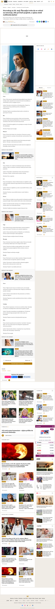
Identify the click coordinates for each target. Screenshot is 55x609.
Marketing (20, 602)
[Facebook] (38, 49)
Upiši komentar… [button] (8, 435)
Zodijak (8, 370)
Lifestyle (9, 7)
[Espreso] (16, 600)
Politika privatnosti (31, 602)
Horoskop (13, 7)
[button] (32, 22)
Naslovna (4, 7)
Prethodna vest (8, 360)
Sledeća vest (27, 360)
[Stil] (2, 1)
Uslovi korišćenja (38, 602)
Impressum (16, 602)
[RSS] (48, 49)
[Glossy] (24, 600)
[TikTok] (45, 49)
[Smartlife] (32, 600)
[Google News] (51, 49)
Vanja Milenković (11, 21)
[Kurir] (8, 600)
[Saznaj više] (52, 459)
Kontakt (23, 602)
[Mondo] (12, 600)
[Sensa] (36, 600)
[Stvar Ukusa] (46, 600)
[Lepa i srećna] (28, 600)
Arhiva (27, 602)
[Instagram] (41, 49)
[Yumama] (41, 600)
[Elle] (20, 600)
